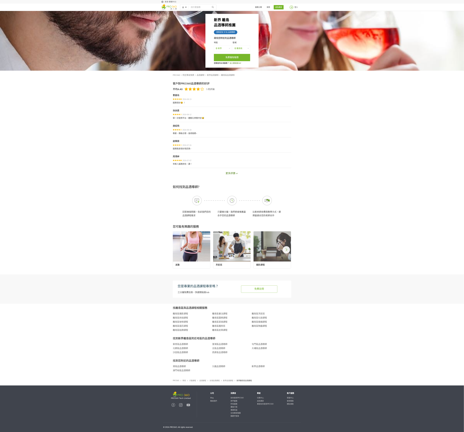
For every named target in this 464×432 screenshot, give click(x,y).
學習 (184, 380)
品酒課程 (200, 75)
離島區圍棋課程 (219, 318)
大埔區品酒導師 (259, 348)
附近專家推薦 (188, 75)
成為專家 (278, 7)
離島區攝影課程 (180, 314)
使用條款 (290, 401)
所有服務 (234, 404)
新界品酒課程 (213, 75)
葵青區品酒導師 (180, 344)
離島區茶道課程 (219, 322)
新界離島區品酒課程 (244, 380)
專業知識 (234, 410)
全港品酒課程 (215, 380)
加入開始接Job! (235, 63)
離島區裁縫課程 (259, 322)
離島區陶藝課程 (259, 326)
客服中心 (290, 398)
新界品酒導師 (258, 366)
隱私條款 (290, 404)
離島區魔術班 (218, 326)
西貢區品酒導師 (219, 352)
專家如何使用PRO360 (265, 404)
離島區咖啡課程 (180, 322)
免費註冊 (259, 289)
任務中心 (260, 398)
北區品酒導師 (218, 348)
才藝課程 (192, 380)
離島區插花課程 (180, 326)
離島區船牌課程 (180, 330)
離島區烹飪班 (258, 314)
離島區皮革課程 (219, 330)
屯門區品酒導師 (259, 344)
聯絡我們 (213, 401)
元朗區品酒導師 (180, 348)
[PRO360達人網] (173, 406)
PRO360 (176, 75)
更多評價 (230, 173)
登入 (296, 7)
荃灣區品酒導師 (219, 344)
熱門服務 (234, 401)
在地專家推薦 (236, 413)
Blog (212, 398)
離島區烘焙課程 (180, 318)
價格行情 (234, 407)
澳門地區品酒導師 (181, 371)
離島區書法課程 (219, 314)
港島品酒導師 (179, 366)
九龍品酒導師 (218, 366)
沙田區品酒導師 (180, 352)
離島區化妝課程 (259, 318)
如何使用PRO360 (237, 398)
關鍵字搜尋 (235, 416)
